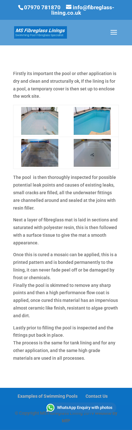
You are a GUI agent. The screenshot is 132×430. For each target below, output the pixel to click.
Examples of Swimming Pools (48, 396)
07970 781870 (42, 7)
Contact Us (97, 396)
